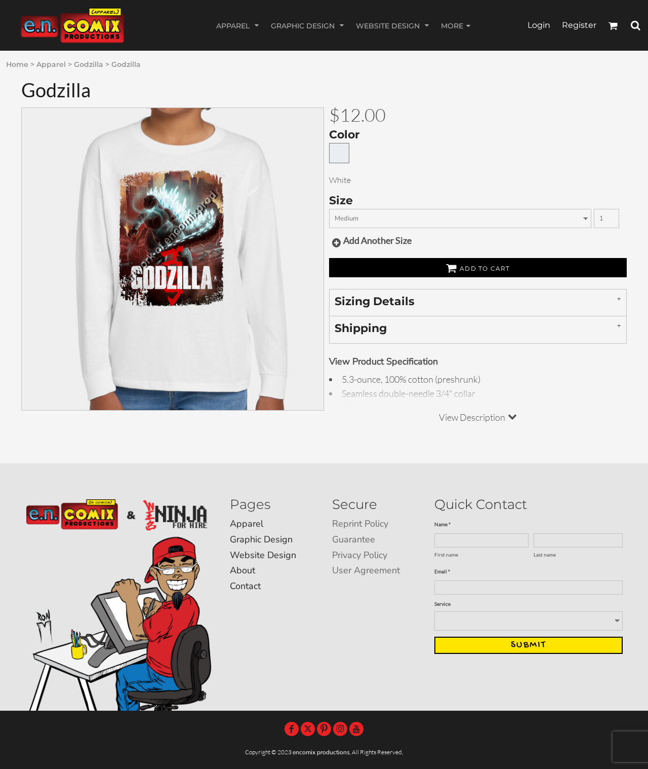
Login (539, 25)
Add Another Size (377, 240)
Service (442, 604)
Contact (245, 586)
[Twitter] (308, 729)
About (242, 570)
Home (17, 64)
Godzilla (88, 64)
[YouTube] (356, 729)
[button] (238, 25)
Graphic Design (261, 539)
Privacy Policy (359, 555)
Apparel (51, 64)
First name (446, 555)
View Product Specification (383, 361)
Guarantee (353, 539)
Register (579, 25)
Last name (545, 555)
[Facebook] (292, 729)
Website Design (263, 555)
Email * (442, 571)
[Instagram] (340, 729)
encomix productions (321, 752)
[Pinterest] (324, 729)
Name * (442, 524)
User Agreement (366, 570)
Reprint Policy (360, 524)
